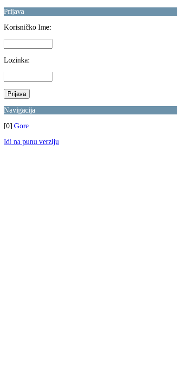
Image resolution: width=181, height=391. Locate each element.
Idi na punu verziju (31, 141)
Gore (21, 126)
